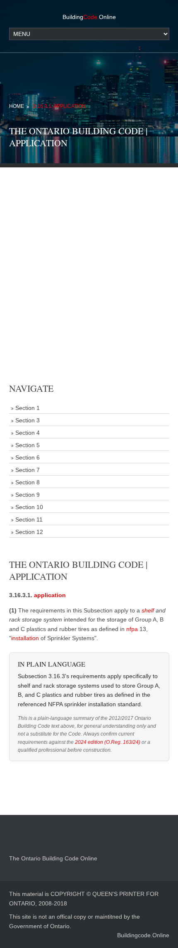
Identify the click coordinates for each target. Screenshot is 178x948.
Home (16, 106)
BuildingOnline (89, 17)
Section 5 (27, 445)
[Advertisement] (89, 256)
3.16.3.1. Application (59, 106)
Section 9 (27, 494)
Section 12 (29, 532)
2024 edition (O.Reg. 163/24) (107, 742)
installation (25, 638)
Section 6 (27, 457)
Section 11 (29, 519)
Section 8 (27, 482)
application (50, 595)
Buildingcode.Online (143, 935)
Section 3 (27, 420)
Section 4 (27, 432)
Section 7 (27, 470)
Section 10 (29, 507)
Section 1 (27, 408)
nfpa (132, 629)
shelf (148, 610)
